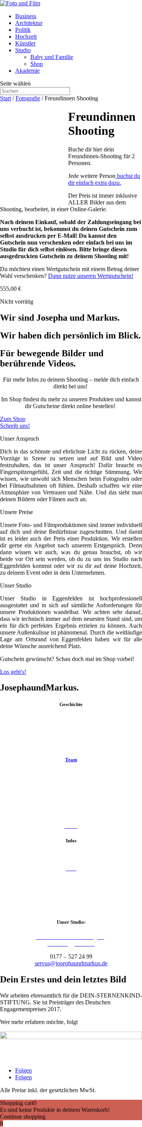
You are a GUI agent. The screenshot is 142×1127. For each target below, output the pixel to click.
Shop (36, 64)
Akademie (27, 70)
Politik (23, 29)
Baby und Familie (51, 57)
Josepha (71, 774)
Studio (23, 50)
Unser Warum (71, 745)
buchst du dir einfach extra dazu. (104, 179)
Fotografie (28, 98)
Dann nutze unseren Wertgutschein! (90, 276)
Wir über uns (71, 719)
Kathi (71, 813)
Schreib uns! (15, 425)
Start (5, 98)
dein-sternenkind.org (103, 1022)
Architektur (28, 23)
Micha (71, 800)
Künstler (25, 43)
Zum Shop (12, 419)
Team (71, 759)
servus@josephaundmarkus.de (71, 963)
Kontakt (71, 855)
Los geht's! (13, 672)
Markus (71, 787)
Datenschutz (71, 894)
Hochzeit (26, 36)
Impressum (71, 881)
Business (25, 16)
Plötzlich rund (71, 732)
